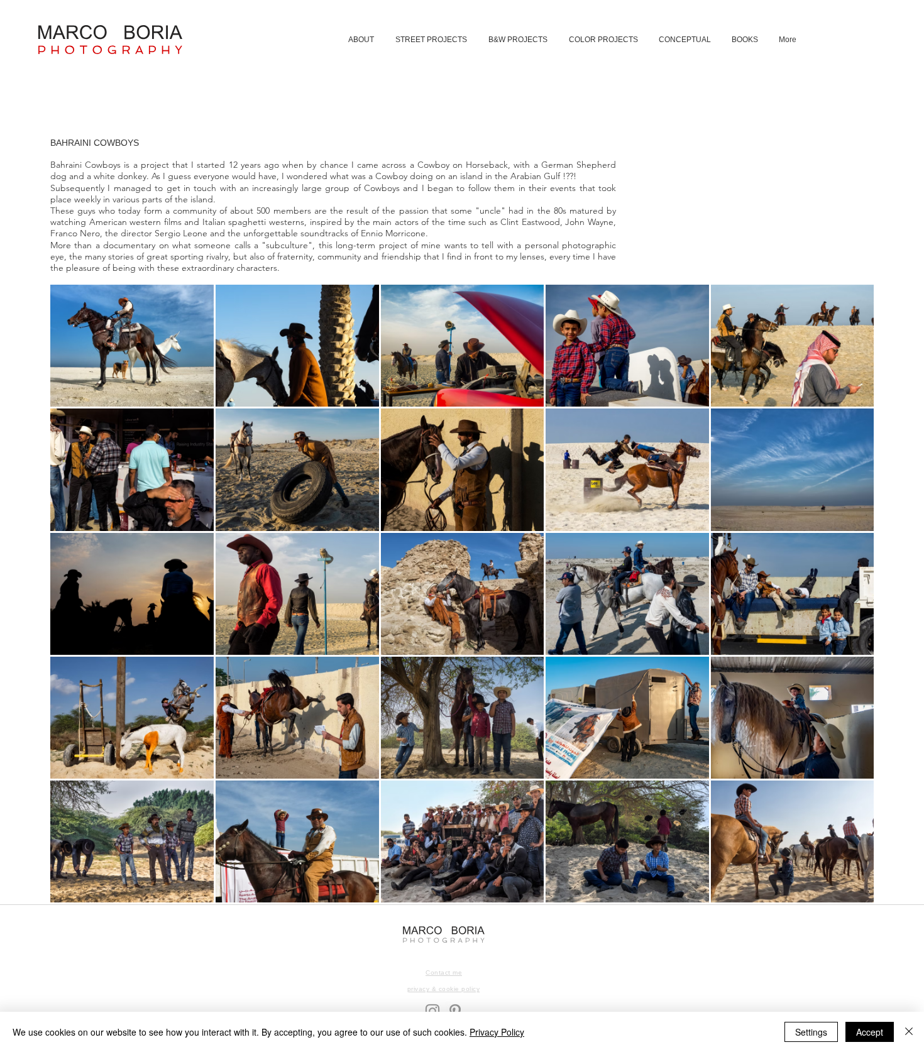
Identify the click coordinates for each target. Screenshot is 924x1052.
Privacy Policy (497, 1032)
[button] (432, 39)
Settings (811, 1032)
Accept (869, 1032)
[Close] (908, 1032)
